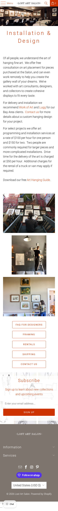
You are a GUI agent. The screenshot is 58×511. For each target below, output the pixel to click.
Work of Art (26, 107)
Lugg (42, 107)
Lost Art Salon (22, 493)
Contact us (32, 112)
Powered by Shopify (41, 493)
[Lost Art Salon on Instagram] (31, 467)
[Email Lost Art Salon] (20, 467)
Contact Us (29, 364)
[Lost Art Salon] (29, 3)
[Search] (46, 3)
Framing (29, 334)
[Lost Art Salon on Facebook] (26, 467)
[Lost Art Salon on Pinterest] (37, 467)
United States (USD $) (27, 485)
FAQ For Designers (29, 324)
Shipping (29, 354)
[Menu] (1, 3)
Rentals (29, 344)
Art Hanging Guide (38, 180)
